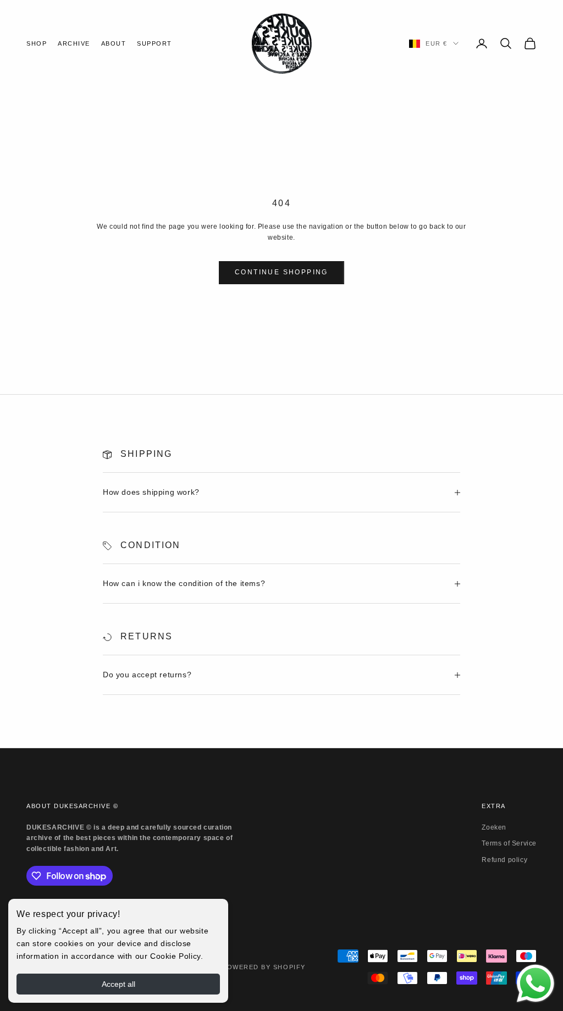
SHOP (36, 43)
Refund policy (504, 860)
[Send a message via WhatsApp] (536, 984)
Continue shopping (281, 272)
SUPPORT (154, 43)
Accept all (118, 984)
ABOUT (113, 43)
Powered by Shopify (264, 967)
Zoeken (494, 827)
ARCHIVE (74, 43)
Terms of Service (509, 843)
